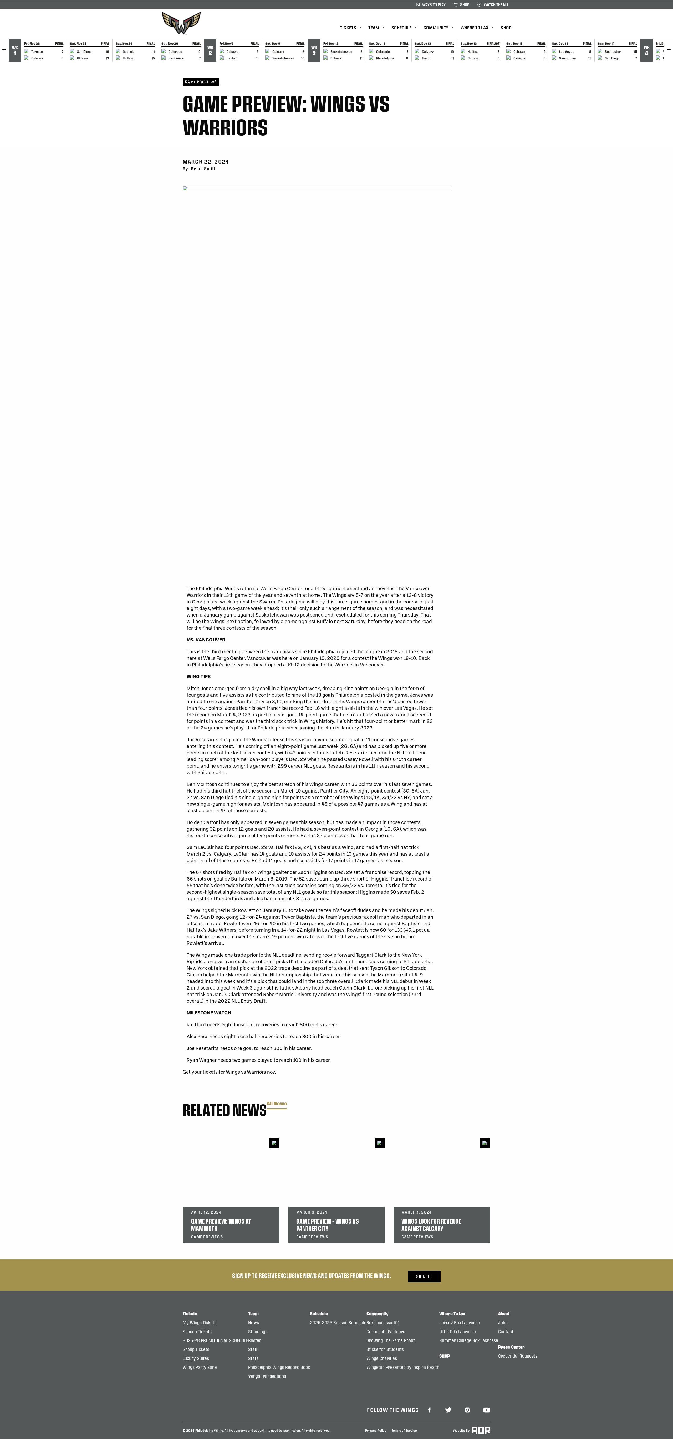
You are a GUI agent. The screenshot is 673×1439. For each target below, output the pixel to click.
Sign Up (424, 1276)
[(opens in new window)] (429, 1409)
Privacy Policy (375, 1430)
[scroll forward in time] (668, 50)
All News (277, 1103)
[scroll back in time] (4, 50)
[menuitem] (354, 27)
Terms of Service (404, 1430)
